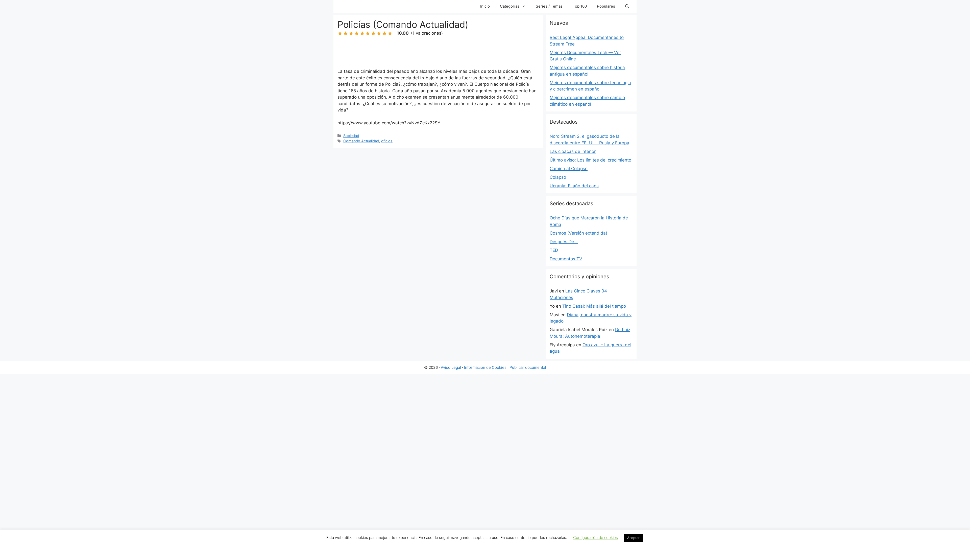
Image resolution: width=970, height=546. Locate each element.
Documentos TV (566, 258)
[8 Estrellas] (378, 33)
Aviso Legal (451, 367)
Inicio (485, 6)
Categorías (509, 6)
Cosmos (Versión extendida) (578, 233)
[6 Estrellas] (367, 33)
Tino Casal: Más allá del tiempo (594, 306)
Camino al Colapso (569, 168)
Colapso (558, 177)
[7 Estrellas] (373, 33)
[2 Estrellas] (345, 33)
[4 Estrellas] (356, 33)
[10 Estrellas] (390, 33)
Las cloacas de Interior (573, 151)
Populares (606, 6)
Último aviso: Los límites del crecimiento (590, 160)
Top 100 (580, 6)
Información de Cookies (485, 367)
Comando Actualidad (361, 141)
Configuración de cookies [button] (595, 537)
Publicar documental (528, 367)
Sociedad (351, 135)
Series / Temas (549, 6)
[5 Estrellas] (362, 33)
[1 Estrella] (340, 33)
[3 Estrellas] (351, 33)
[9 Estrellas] (384, 33)
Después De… (564, 241)
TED (554, 250)
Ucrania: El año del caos (574, 185)
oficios (387, 141)
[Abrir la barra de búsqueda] (627, 6)
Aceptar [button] (633, 538)
